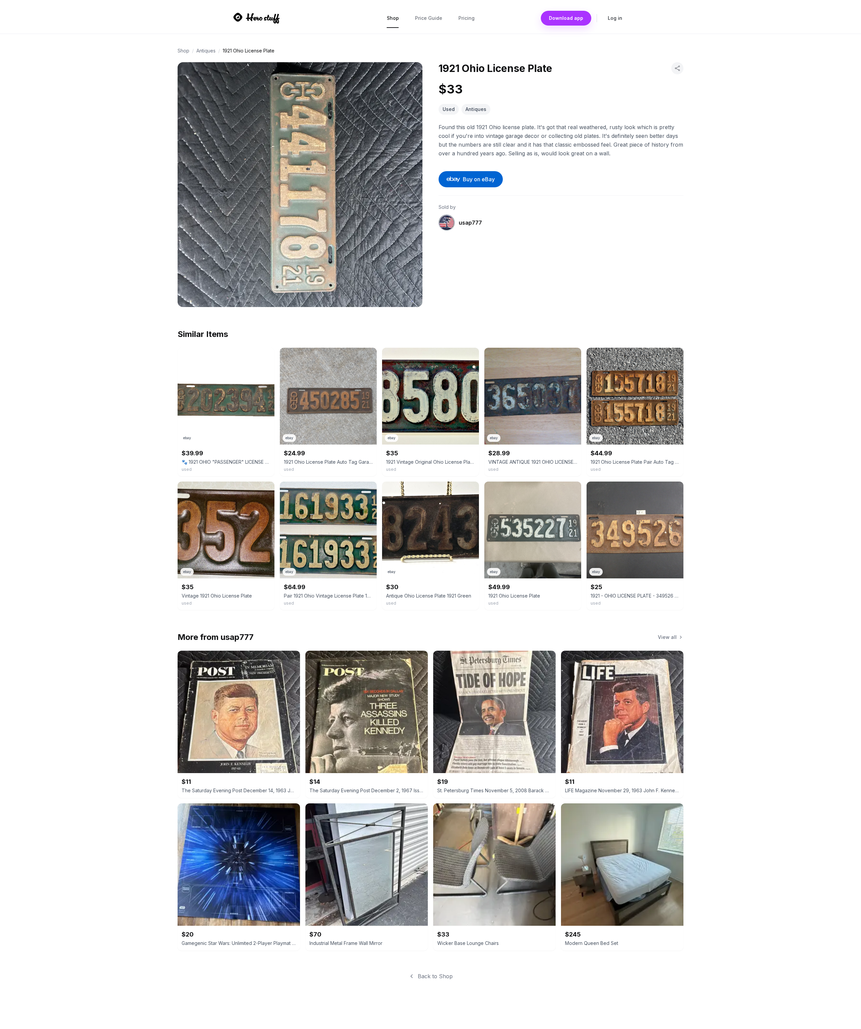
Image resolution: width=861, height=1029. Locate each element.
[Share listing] (677, 68)
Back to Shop (435, 976)
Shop (393, 18)
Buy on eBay (479, 179)
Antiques (206, 50)
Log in (615, 18)
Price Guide (428, 18)
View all (667, 637)
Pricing (466, 18)
